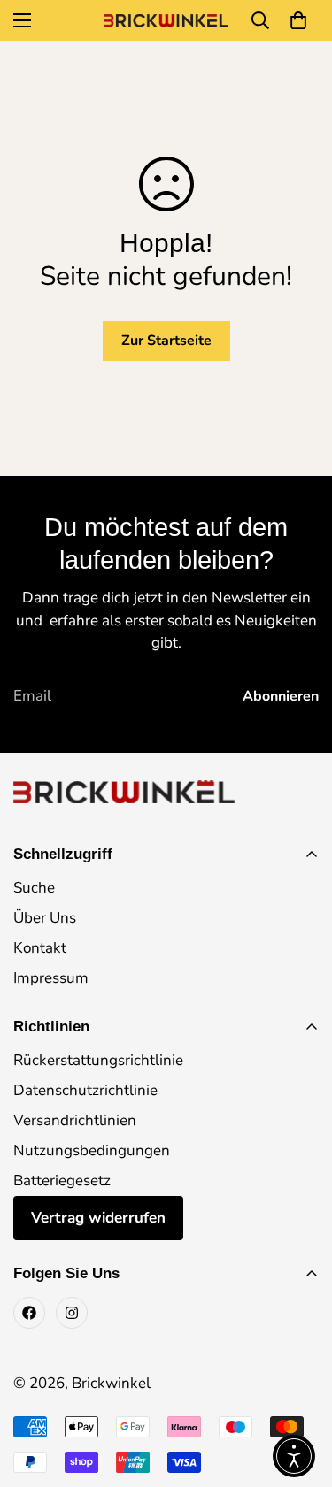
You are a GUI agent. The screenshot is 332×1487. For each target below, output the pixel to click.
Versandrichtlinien (74, 1120)
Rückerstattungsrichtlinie (98, 1060)
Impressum (51, 978)
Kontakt (39, 948)
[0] (298, 20)
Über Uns (44, 918)
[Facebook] (29, 1313)
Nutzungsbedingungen (91, 1150)
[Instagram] (72, 1313)
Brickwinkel (111, 1383)
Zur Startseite (166, 340)
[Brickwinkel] (166, 20)
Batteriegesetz (62, 1180)
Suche (34, 888)
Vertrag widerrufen (98, 1217)
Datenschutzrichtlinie (85, 1090)
